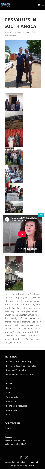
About (9, 392)
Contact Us (11, 401)
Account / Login (13, 410)
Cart (8, 414)
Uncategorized (10, 36)
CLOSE (41, 215)
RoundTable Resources (16, 406)
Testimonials (12, 397)
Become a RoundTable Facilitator (21, 366)
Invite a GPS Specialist (16, 370)
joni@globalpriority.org (16, 32)
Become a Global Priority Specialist (22, 361)
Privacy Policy (34, 462)
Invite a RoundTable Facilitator (20, 374)
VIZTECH (30, 465)
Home (9, 388)
